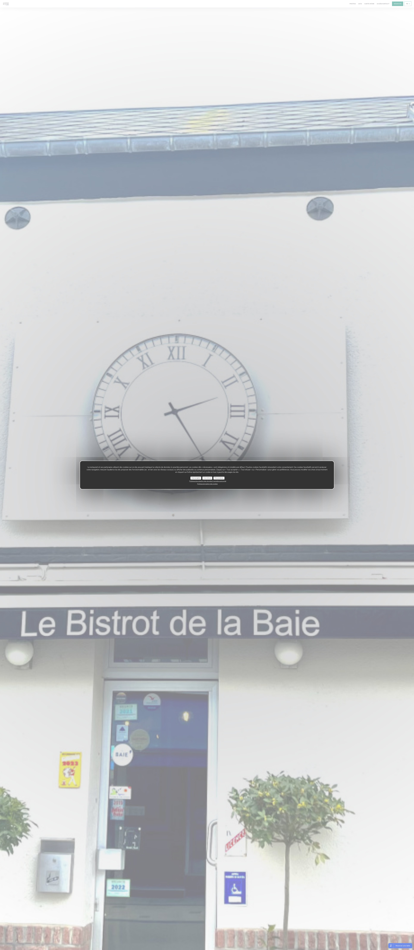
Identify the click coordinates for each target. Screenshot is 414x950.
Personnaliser (219, 478)
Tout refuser (207, 478)
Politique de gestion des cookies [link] (207, 484)
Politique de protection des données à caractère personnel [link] (207, 481)
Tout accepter (196, 478)
